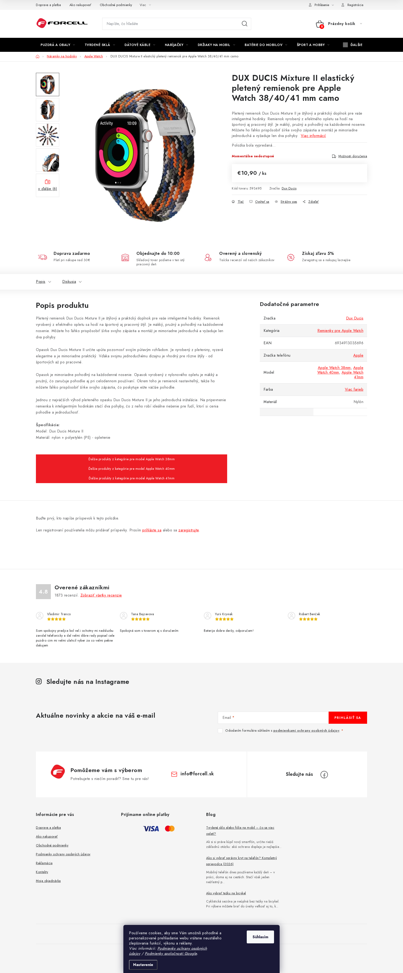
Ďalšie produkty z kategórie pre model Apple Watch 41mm (131, 478)
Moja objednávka (48, 880)
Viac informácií (313, 135)
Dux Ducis (289, 188)
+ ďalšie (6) (47, 188)
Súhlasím (260, 937)
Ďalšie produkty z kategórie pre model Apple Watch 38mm (131, 459)
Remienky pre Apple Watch (340, 330)
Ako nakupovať (80, 5)
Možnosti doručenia (352, 156)
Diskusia (69, 281)
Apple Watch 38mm (334, 367)
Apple (358, 355)
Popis (40, 281)
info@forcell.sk (197, 773)
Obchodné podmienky (116, 5)
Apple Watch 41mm (353, 375)
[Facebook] (324, 774)
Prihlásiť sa (347, 717)
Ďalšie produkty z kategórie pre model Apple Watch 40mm (131, 468)
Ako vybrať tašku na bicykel (226, 893)
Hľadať (244, 24)
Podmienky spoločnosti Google (171, 953)
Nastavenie (143, 964)
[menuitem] (58, 45)
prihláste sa (151, 530)
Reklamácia (44, 863)
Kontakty (42, 872)
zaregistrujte (188, 530)
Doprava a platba (48, 5)
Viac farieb (354, 389)
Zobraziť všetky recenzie (101, 595)
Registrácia (355, 5)
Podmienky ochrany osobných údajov (63, 854)
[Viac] (352, 45)
